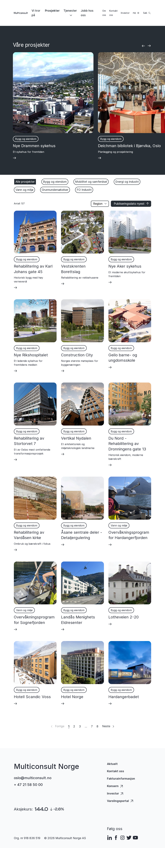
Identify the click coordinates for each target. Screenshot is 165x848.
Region (97, 203)
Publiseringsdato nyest (129, 203)
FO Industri (84, 189)
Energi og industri (127, 181)
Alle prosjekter (25, 181)
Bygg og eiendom (55, 181)
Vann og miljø (24, 189)
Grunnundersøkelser (55, 189)
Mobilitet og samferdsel (91, 181)
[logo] (21, 13)
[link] (36, 12)
